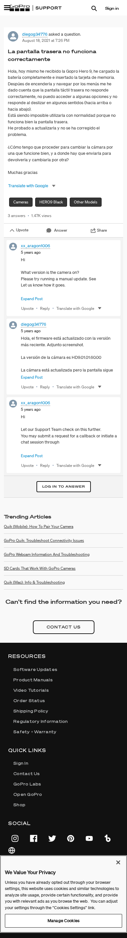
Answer (60, 230)
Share (102, 230)
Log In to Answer (63, 486)
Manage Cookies (63, 920)
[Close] (118, 862)
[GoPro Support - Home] (35, 8)
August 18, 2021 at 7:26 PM (45, 40)
